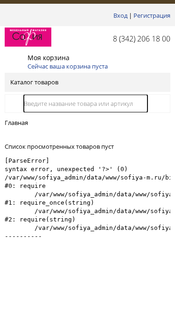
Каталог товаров (34, 82)
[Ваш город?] (7, 15)
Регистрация (151, 15)
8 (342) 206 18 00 (141, 39)
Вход (120, 15)
